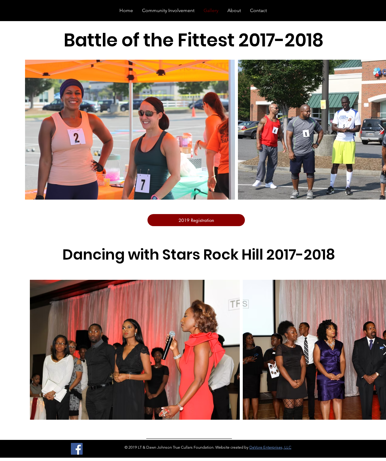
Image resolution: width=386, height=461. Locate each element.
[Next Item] (381, 130)
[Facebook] (77, 449)
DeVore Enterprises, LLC (270, 447)
